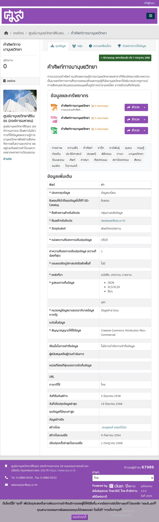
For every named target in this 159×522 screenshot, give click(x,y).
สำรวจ (136, 107)
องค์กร (18, 33)
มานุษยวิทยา (136, 154)
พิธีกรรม (106, 154)
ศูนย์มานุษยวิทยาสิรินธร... (47, 33)
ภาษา (120, 154)
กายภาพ (57, 148)
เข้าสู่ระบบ (149, 3)
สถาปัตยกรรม (121, 160)
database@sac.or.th (113, 221)
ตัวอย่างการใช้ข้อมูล (134, 46)
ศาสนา (85, 160)
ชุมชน (128, 148)
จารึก (101, 148)
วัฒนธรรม (58, 160)
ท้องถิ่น (56, 154)
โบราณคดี (71, 166)
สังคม (137, 160)
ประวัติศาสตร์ (73, 154)
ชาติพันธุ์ (114, 148)
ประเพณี (91, 154)
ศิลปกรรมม (100, 160)
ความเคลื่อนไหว (102, 46)
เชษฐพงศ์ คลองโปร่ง (114, 427)
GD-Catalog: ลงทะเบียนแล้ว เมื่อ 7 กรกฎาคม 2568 (126, 58)
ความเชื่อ (72, 148)
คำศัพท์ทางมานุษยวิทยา (89, 33)
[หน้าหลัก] (6, 33)
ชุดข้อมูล (60, 46)
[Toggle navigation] (150, 16)
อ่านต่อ (7, 159)
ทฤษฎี (140, 148)
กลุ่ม (79, 46)
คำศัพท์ (87, 148)
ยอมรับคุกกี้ (79, 517)
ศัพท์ (72, 160)
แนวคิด (56, 166)
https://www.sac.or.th (62, 470)
